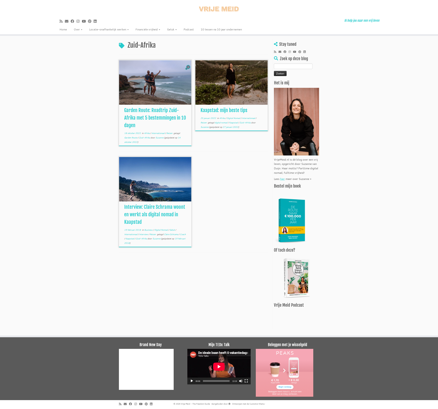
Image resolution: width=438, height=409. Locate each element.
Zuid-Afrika (145, 137)
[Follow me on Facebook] (73, 21)
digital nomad (221, 122)
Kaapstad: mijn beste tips (224, 110)
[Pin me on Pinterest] (91, 21)
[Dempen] (240, 381)
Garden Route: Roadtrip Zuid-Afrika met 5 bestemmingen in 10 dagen (155, 117)
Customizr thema (257, 404)
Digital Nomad (234, 118)
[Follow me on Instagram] (79, 21)
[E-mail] (68, 21)
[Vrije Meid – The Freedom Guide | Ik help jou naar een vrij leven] (219, 8)
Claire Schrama (171, 234)
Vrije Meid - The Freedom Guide (195, 404)
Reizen (169, 133)
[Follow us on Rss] (62, 21)
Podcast (189, 29)
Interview (144, 234)
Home (63, 29)
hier (282, 179)
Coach (183, 234)
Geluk (171, 29)
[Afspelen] (192, 381)
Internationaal (158, 133)
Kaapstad (233, 122)
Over (77, 29)
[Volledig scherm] (246, 381)
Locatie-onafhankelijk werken (108, 29)
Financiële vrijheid (147, 29)
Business (148, 229)
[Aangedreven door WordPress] (229, 403)
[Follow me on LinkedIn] (96, 21)
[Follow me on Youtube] (85, 21)
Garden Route (131, 137)
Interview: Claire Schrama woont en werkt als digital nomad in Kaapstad (154, 214)
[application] (219, 366)
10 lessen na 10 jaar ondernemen (221, 29)
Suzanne (160, 137)
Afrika (147, 133)
